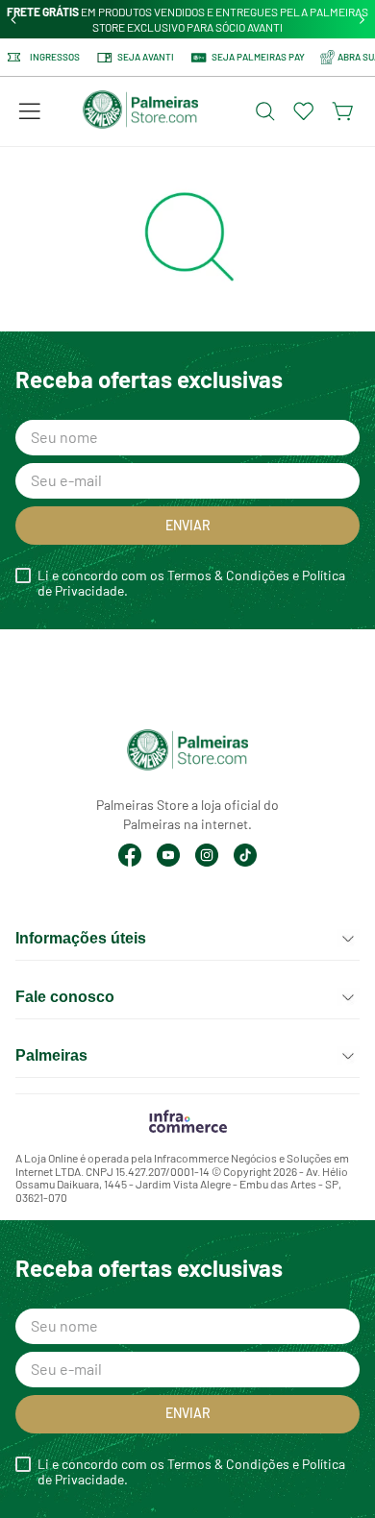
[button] (29, 111)
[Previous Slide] (14, 20)
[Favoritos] (303, 111)
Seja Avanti (145, 56)
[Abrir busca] (265, 111)
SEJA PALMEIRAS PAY (258, 56)
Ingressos (55, 57)
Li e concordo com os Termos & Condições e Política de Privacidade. (191, 583)
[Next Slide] (362, 20)
